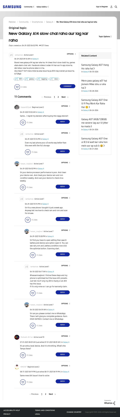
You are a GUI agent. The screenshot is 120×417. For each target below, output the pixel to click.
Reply (62, 122)
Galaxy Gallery (42, 7)
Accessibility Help (12, 410)
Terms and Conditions (45, 410)
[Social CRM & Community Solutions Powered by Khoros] (110, 402)
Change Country (74, 412)
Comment (67, 86)
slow (56, 79)
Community (28, 7)
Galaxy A (35, 59)
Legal (37, 414)
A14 (20, 79)
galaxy (31, 79)
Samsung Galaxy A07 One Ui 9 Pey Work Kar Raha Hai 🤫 (94, 104)
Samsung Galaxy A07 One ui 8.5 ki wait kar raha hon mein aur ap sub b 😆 (94, 142)
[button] (71, 54)
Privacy (7, 414)
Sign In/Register (102, 7)
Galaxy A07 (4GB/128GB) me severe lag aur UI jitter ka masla (94, 123)
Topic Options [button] (104, 36)
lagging (44, 79)
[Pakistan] (12, 6)
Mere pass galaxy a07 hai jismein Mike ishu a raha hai (94, 84)
